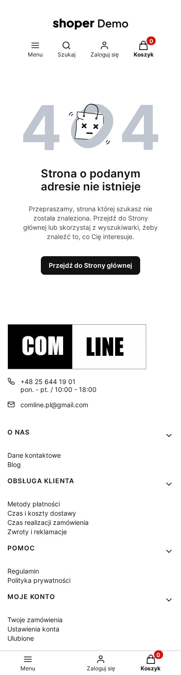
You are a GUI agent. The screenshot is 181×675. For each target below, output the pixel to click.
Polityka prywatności (39, 580)
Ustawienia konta (33, 629)
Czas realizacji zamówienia (48, 522)
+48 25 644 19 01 (48, 381)
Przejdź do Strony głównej (90, 265)
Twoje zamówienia (35, 620)
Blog (14, 464)
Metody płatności (33, 504)
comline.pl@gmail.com (54, 405)
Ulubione (20, 638)
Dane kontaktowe (34, 455)
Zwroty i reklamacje (37, 532)
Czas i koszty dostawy (41, 513)
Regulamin (23, 571)
